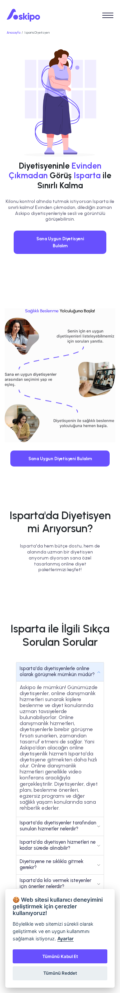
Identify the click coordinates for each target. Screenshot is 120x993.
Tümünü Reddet (60, 973)
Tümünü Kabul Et (60, 956)
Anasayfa (13, 32)
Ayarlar (65, 938)
